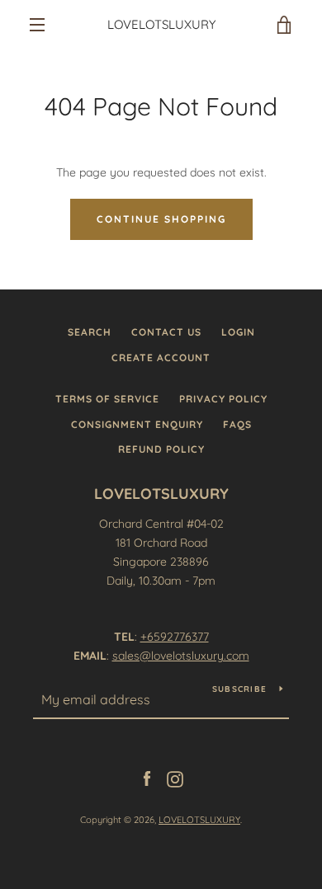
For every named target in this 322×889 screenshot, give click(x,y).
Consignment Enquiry (137, 424)
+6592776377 (174, 636)
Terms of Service (107, 399)
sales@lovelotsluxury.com (180, 655)
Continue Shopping (161, 219)
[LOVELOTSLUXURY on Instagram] (175, 777)
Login (238, 332)
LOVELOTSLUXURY (161, 24)
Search (89, 332)
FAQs (237, 424)
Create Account (161, 357)
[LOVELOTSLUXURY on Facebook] (147, 777)
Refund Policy (161, 449)
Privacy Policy (223, 399)
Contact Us (166, 332)
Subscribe (239, 689)
